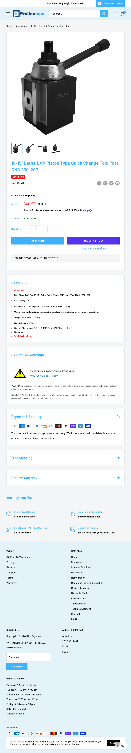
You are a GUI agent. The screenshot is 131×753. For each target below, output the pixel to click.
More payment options (93, 248)
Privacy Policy (17, 741)
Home (9, 26)
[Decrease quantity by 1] (27, 228)
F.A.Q (74, 618)
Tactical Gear (78, 603)
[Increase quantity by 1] (44, 228)
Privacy (10, 562)
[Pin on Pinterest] (105, 183)
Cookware (76, 562)
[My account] (115, 13)
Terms (9, 577)
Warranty (11, 582)
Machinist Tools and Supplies (87, 582)
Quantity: (16, 228)
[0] (122, 14)
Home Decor (78, 577)
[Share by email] (117, 183)
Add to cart (37, 240)
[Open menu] (8, 13)
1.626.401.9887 (70, 641)
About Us (67, 635)
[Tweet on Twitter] (111, 183)
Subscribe (17, 666)
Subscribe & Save (112, 3)
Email (65, 646)
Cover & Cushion (80, 567)
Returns (10, 567)
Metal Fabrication (80, 587)
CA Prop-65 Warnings (18, 556)
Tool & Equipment (81, 608)
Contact (75, 613)
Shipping (11, 572)
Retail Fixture (78, 598)
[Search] (104, 13)
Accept (113, 742)
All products (21, 26)
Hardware (76, 572)
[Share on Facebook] (99, 183)
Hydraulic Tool (79, 593)
